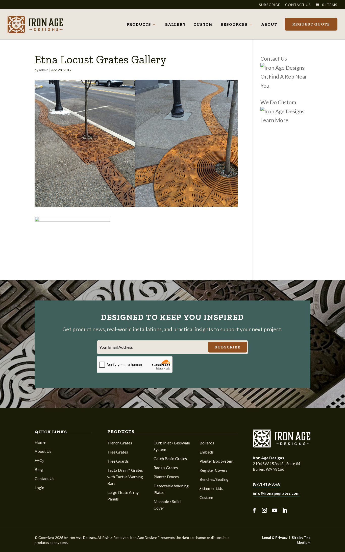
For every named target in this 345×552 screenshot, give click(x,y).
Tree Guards (118, 461)
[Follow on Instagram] (264, 510)
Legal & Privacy (274, 537)
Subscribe (269, 5)
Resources (234, 24)
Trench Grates (119, 442)
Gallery (175, 24)
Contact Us (298, 5)
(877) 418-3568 (266, 484)
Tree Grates (117, 451)
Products (139, 24)
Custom (203, 24)
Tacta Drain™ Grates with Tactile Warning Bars (125, 477)
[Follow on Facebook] (254, 510)
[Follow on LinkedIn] (285, 510)
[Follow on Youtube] (274, 510)
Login (39, 487)
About (269, 24)
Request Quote (311, 24)
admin (43, 70)
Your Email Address (116, 347)
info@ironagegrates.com (276, 493)
